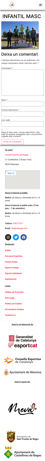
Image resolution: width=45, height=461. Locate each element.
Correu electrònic (10, 110)
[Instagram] (8, 237)
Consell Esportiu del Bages (16, 155)
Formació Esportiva (13, 256)
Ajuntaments (10, 279)
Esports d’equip (12, 267)
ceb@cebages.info (19, 228)
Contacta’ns (10, 315)
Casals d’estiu (11, 262)
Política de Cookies (13, 303)
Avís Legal (9, 298)
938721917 (18, 223)
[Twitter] (16, 237)
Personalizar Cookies (14, 309)
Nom (4, 100)
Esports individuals (13, 273)
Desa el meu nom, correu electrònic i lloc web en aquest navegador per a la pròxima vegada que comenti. (21, 134)
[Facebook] (23, 237)
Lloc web (5, 120)
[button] (40, 5)
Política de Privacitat (14, 292)
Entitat (8, 250)
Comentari (7, 68)
